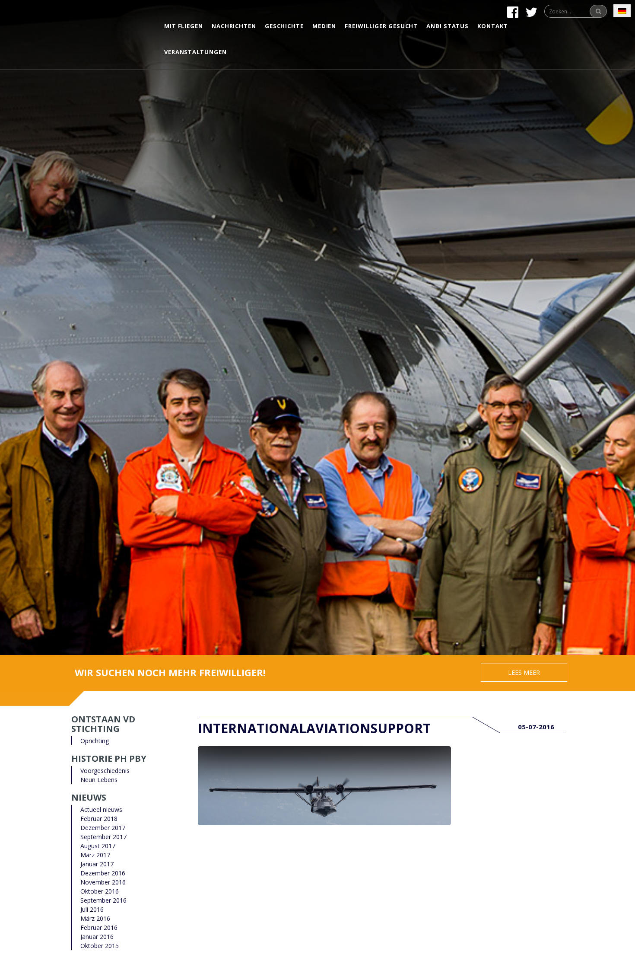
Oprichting (94, 741)
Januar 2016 (97, 936)
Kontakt (492, 26)
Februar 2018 (98, 818)
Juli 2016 (92, 909)
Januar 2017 (97, 864)
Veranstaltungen (195, 52)
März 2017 (95, 855)
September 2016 (103, 900)
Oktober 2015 (99, 946)
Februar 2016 (98, 927)
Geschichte (284, 26)
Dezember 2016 (102, 873)
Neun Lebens (98, 780)
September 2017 (103, 837)
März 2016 (95, 918)
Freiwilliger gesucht (381, 26)
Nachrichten (234, 26)
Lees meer (524, 672)
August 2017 (97, 846)
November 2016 (103, 882)
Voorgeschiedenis (105, 770)
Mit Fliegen (183, 26)
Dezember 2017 (102, 828)
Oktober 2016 (99, 891)
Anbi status (447, 26)
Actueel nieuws (101, 809)
